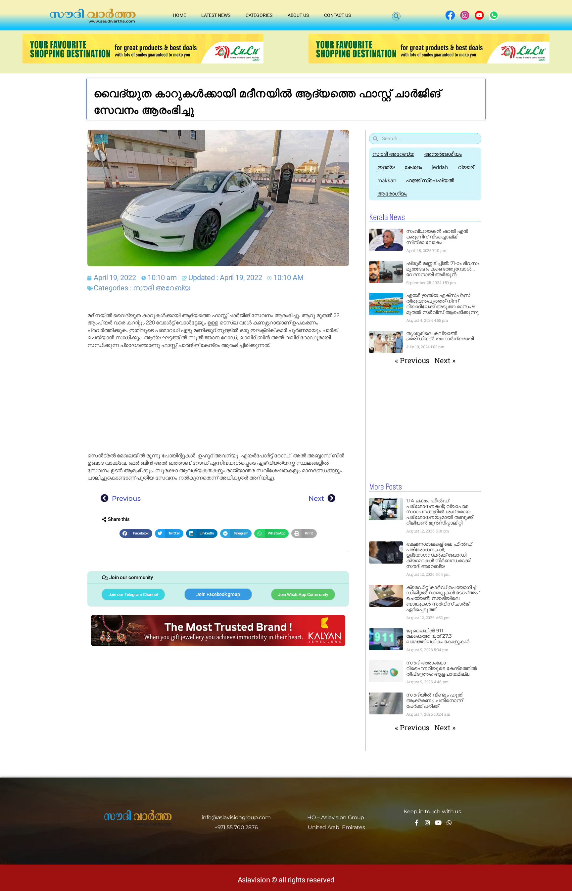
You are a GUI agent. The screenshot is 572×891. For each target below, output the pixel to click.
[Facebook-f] (416, 823)
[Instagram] (427, 823)
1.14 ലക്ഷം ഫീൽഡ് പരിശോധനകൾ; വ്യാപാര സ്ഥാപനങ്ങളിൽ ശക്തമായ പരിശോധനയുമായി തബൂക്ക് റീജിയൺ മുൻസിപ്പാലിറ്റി (439, 511)
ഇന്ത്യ (386, 167)
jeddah (440, 167)
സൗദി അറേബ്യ (161, 288)
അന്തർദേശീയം (442, 154)
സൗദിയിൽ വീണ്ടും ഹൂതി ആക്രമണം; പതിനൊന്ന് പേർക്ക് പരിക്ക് (434, 700)
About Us (298, 15)
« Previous (412, 360)
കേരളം (413, 167)
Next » (444, 360)
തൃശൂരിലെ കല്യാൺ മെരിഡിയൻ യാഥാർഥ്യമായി (440, 336)
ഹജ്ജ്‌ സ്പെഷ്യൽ (430, 180)
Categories (259, 15)
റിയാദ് (466, 167)
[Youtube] (438, 823)
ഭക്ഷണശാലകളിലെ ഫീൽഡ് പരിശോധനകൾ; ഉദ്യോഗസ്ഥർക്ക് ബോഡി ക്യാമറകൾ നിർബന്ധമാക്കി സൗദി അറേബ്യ (439, 555)
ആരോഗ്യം (392, 194)
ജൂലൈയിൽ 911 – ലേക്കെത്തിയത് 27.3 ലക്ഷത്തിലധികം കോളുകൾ (437, 636)
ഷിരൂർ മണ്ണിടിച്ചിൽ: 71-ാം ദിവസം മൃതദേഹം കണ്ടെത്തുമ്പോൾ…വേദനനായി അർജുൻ (442, 268)
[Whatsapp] (449, 823)
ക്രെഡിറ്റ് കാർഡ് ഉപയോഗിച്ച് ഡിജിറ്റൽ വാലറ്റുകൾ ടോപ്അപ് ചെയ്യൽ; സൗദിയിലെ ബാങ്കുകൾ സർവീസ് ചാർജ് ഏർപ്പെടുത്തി (443, 598)
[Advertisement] (218, 400)
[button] (396, 16)
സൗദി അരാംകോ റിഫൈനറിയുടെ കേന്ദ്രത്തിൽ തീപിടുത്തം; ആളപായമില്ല (441, 668)
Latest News (215, 15)
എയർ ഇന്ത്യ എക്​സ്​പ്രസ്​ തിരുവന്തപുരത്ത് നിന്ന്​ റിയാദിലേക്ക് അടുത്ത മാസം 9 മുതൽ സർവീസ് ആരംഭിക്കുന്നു (443, 303)
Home (179, 15)
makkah (386, 180)
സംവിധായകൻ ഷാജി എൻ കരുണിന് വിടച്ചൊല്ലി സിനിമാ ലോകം (437, 236)
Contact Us (337, 15)
